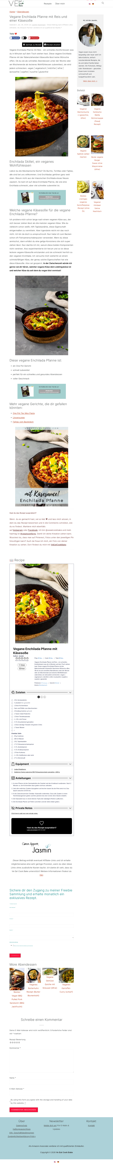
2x (41, 697)
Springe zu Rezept (33, 45)
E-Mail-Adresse (17, 1089)
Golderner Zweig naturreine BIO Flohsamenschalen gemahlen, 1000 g (37, 772)
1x (38, 697)
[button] (17, 658)
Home (12, 12)
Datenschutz (21, 1125)
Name (13, 1078)
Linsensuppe (19, 417)
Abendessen (23, 12)
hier (41, 875)
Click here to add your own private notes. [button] (24, 813)
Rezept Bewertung (18, 1039)
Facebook (33, 530)
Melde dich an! (50, 1125)
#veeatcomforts (28, 534)
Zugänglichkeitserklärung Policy (22, 1136)
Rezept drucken (53, 45)
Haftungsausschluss (21, 1129)
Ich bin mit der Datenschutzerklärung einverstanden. (23, 945)
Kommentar (15, 1048)
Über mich (60, 3)
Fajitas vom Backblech (23, 422)
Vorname (11, 918)
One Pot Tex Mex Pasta (24, 413)
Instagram (18, 530)
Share (22, 665)
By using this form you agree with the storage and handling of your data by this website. (41, 1101)
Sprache (11, 930)
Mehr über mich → (90, 81)
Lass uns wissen (32, 830)
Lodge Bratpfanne (20, 769)
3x (44, 697)
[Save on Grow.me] (42, 37)
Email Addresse (13, 907)
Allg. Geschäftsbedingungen (21, 1133)
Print (23, 668)
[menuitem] (89, 3)
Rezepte (48, 3)
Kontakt (91, 1125)
